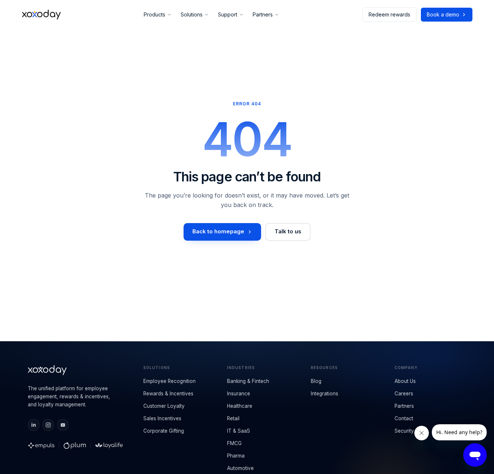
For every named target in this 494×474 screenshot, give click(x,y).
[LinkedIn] (33, 425)
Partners (263, 14)
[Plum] (75, 445)
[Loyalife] (109, 445)
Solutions (192, 14)
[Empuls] (41, 445)
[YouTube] (63, 425)
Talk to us (288, 231)
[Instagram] (48, 425)
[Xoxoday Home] (41, 15)
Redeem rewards (389, 14)
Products (154, 14)
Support (227, 14)
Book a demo (443, 14)
